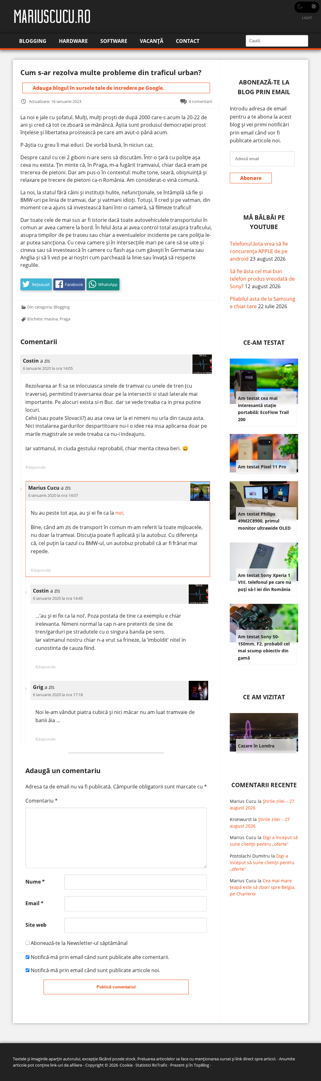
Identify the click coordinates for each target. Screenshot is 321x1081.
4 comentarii (200, 101)
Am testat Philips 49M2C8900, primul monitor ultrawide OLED (264, 521)
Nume (35, 881)
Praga (65, 319)
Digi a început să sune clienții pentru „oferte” (262, 862)
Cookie (126, 1065)
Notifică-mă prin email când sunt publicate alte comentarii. (100, 957)
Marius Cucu (243, 801)
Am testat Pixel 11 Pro (262, 467)
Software (113, 41)
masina (51, 319)
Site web (35, 924)
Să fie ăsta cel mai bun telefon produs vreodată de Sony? (262, 279)
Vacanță (151, 41)
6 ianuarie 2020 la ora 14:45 (58, 598)
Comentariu (41, 800)
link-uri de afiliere (66, 1065)
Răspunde (35, 467)
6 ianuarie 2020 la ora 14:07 (53, 495)
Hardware (73, 41)
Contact (187, 41)
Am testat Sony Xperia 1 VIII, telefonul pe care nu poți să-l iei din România (264, 582)
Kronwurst (241, 819)
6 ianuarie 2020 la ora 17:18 (58, 694)
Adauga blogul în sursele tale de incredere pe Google (98, 87)
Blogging (32, 41)
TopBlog (201, 1065)
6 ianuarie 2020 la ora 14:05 (48, 368)
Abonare (250, 178)
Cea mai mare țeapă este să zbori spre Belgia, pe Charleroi (262, 887)
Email (34, 903)
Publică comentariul (116, 987)
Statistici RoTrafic (151, 1065)
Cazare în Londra (256, 746)
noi (119, 512)
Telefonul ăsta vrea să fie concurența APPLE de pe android (259, 251)
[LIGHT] (306, 7)
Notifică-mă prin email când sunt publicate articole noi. (95, 970)
